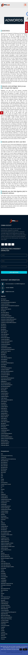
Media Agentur (4, 356)
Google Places (4, 502)
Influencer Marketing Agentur (7, 399)
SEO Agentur (3, 298)
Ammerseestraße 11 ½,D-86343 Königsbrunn (15, 283)
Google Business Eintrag (6, 499)
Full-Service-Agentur (5, 369)
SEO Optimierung (4, 460)
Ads (2, 521)
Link (2, 490)
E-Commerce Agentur (5, 374)
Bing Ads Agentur (4, 330)
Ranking (2, 489)
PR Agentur (3, 354)
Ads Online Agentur (5, 312)
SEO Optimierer (4, 462)
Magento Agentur (4, 416)
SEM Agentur (3, 325)
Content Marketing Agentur (6, 433)
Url (1, 487)
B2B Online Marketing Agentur (7, 371)
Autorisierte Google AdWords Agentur (8, 319)
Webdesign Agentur (5, 425)
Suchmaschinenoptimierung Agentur (8, 302)
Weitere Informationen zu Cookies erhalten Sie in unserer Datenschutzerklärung (14, 651)
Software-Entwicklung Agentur (7, 438)
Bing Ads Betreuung (5, 554)
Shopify (2, 628)
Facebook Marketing (5, 605)
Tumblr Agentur (4, 409)
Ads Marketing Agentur (5, 386)
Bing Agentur (3, 329)
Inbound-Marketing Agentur (6, 436)
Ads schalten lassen (5, 533)
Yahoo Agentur (4, 332)
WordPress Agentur (5, 415)
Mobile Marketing (4, 608)
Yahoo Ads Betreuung (5, 563)
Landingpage (3, 580)
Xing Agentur (3, 403)
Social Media (3, 637)
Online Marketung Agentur (6, 357)
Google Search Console (6, 484)
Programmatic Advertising (6, 618)
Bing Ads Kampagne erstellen (7, 558)
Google (2, 479)
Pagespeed (3, 494)
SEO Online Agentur (5, 300)
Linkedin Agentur (4, 406)
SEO (2, 453)
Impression (3, 519)
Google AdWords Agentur (6, 315)
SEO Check (3, 472)
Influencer (3, 635)
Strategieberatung (4, 622)
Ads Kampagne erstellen (6, 531)
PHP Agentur (3, 426)
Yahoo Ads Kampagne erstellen (7, 566)
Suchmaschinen (4, 482)
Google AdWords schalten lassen (8, 546)
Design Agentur (4, 428)
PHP (2, 595)
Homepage (3, 573)
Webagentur (3, 366)
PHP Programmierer (5, 598)
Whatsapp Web (4, 633)
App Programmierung (5, 588)
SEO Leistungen (4, 465)
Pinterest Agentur (4, 411)
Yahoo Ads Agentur (5, 334)
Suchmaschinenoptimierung (6, 455)
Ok (20, 649)
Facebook (3, 632)
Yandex (2, 570)
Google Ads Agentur (5, 314)
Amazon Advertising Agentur (7, 341)
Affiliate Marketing (4, 517)
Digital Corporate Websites (6, 617)
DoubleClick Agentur (5, 441)
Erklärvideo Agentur (5, 445)
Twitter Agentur (4, 398)
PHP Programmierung (5, 596)
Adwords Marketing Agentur (6, 384)
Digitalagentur (4, 381)
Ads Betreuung (4, 527)
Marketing (3, 600)
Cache (2, 492)
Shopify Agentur (4, 413)
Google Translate (4, 512)
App (2, 586)
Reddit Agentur (4, 408)
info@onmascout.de (10, 291)
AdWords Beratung (5, 541)
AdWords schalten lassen (6, 544)
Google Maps (4, 504)
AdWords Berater (4, 548)
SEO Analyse (3, 470)
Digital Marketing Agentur (6, 379)
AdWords (3, 522)
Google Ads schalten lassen (6, 534)
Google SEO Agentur (5, 304)
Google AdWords (4, 526)
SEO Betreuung (4, 467)
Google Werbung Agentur (6, 347)
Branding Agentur (4, 376)
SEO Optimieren (4, 464)
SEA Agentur (3, 324)
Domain (2, 485)
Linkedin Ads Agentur (5, 342)
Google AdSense (4, 497)
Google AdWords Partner (6, 549)
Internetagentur (4, 359)
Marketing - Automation (6, 607)
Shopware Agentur (5, 435)
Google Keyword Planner (6, 509)
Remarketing (3, 516)
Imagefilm (3, 627)
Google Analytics (4, 496)
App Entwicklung (4, 590)
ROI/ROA (3, 514)
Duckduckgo (3, 568)
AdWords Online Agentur (6, 309)
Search (2, 480)
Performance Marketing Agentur (7, 378)
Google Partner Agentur (6, 351)
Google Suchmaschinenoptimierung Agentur (10, 305)
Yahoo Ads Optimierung (6, 564)
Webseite (3, 571)
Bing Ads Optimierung (5, 556)
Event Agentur (4, 364)
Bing (2, 551)
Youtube (2, 630)
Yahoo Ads (3, 561)
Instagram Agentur (5, 396)
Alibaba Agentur (4, 391)
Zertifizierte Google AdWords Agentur (8, 322)
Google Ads (3, 524)
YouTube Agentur (4, 394)
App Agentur (3, 423)
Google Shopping (4, 511)
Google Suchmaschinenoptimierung (8, 459)
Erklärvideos (3, 623)
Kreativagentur (4, 361)
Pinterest (3, 638)
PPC (2, 477)
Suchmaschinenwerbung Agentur (8, 349)
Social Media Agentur (5, 372)
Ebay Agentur (4, 389)
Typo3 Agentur (4, 418)
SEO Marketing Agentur (6, 383)
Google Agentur (4, 346)
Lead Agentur (4, 431)
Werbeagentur (4, 352)
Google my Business (5, 501)
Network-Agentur (4, 440)
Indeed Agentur (4, 404)
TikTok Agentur (4, 401)
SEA (2, 474)
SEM (2, 475)
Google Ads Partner (5, 538)
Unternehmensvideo (5, 625)
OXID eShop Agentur (5, 421)
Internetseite (3, 575)
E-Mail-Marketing (4, 603)
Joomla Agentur (4, 420)
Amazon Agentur (4, 388)
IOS (2, 591)
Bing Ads (3, 553)
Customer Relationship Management (8, 612)
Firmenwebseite (4, 576)
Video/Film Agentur (5, 443)
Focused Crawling (4, 620)
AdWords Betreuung (5, 539)
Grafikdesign (3, 581)
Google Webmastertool (5, 506)
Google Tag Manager (5, 507)
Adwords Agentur (4, 307)
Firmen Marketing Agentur (6, 367)
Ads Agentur (3, 310)
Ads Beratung (4, 529)
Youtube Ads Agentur (5, 339)
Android (2, 593)
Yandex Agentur (4, 335)
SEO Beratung (4, 469)
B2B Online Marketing (5, 615)
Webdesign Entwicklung (6, 585)
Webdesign (3, 578)
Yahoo (2, 559)
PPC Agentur (3, 327)
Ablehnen (25, 649)
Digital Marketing (4, 613)
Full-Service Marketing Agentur (7, 362)
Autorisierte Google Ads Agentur (7, 317)
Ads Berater (3, 536)
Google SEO (3, 457)
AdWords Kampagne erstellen (7, 543)
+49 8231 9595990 (9, 287)
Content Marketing (5, 610)
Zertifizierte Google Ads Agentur (7, 320)
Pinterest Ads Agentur (5, 337)
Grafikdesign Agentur (5, 430)
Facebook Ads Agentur (5, 344)
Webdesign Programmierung (7, 583)
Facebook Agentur (5, 393)
